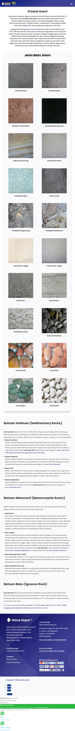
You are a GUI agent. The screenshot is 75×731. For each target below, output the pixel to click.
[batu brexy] (54, 297)
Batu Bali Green (15, 487)
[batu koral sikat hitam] (54, 333)
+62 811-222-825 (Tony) (15, 651)
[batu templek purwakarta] (54, 227)
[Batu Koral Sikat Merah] (20, 367)
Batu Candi (36, 608)
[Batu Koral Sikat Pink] (54, 367)
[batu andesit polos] (20, 88)
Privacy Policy (11, 659)
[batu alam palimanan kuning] (20, 158)
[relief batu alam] (20, 329)
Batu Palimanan (55, 464)
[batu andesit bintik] (54, 88)
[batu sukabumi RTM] (20, 193)
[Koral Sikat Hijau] (20, 402)
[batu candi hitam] (54, 193)
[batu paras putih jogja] (54, 263)
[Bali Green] (20, 297)
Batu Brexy (41, 453)
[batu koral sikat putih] (54, 402)
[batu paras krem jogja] (20, 263)
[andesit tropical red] (20, 123)
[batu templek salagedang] (20, 227)
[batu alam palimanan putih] (54, 158)
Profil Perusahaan (13, 662)
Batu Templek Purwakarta (58, 550)
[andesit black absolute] (54, 123)
